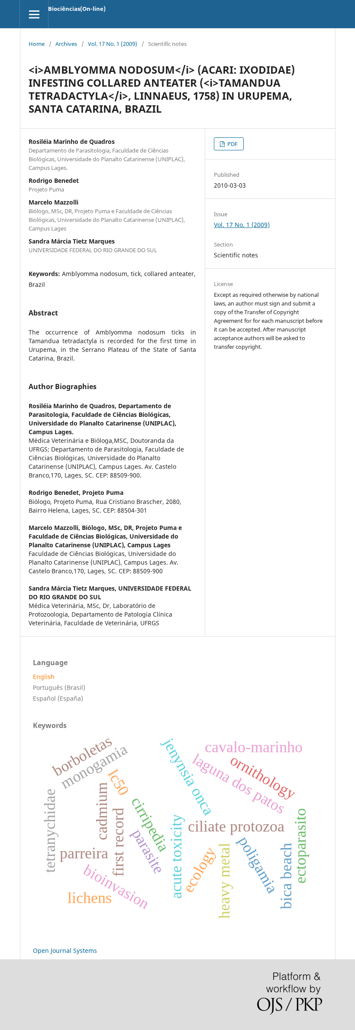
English (44, 677)
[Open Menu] (34, 14)
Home (37, 44)
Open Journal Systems (65, 950)
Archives (66, 44)
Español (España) (58, 698)
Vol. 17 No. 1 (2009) (112, 44)
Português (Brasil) (59, 687)
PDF (232, 144)
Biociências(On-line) (77, 9)
